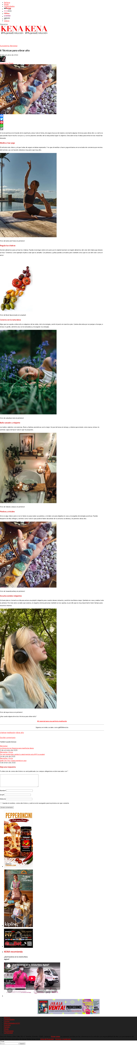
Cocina (6, 1021)
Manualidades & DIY (12, 1023)
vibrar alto (20, 733)
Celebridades (9, 6)
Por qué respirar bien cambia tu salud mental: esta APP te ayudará (22, 754)
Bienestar (14, 46)
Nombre (3, 790)
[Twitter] (52, 119)
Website (3, 799)
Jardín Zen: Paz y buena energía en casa (13, 760)
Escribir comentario (7, 738)
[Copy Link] (52, 128)
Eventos (7, 1025)
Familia (7, 1027)
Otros (10, 752)
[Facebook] (52, 115)
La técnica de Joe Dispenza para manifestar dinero (17, 748)
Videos (6, 21)
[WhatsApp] (52, 125)
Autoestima (4, 46)
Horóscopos (8, 1031)
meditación (11, 733)
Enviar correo (55, 1036)
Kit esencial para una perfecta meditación (52, 721)
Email (2, 795)
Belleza (7, 2)
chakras (3, 733)
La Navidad (8, 1033)
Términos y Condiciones (63, 1039)
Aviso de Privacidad (47, 1039)
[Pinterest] (52, 122)
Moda (6, 4)
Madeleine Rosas (6, 63)
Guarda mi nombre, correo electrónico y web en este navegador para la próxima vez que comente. (35, 803)
